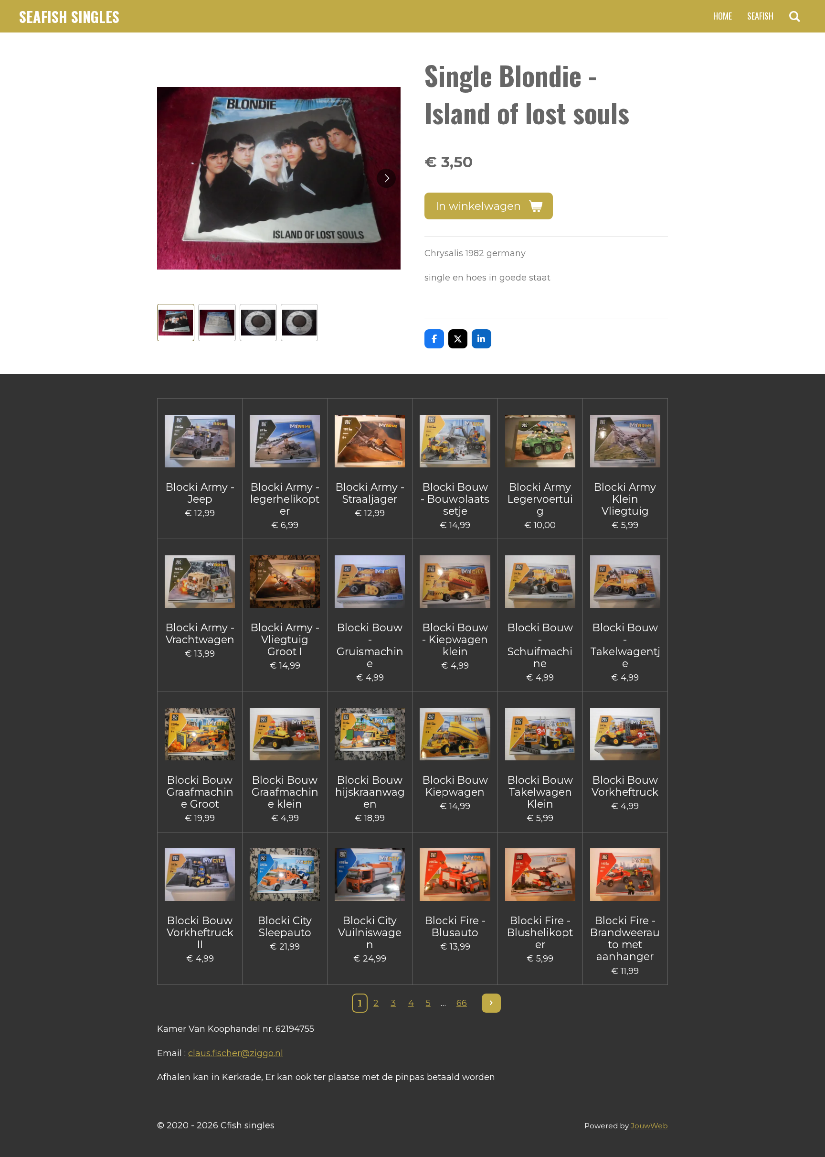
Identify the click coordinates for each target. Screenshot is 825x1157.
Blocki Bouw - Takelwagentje (625, 646)
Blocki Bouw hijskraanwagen (370, 792)
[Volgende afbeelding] (386, 178)
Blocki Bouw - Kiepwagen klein (455, 640)
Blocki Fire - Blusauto (455, 927)
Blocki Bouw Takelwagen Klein (540, 792)
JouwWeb (649, 1125)
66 (461, 1003)
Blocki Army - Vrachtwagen (200, 634)
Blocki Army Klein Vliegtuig (625, 499)
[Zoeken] (794, 16)
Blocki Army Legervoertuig (540, 499)
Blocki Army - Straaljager (370, 493)
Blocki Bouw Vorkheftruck (625, 786)
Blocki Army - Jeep (200, 493)
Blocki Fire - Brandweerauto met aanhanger (625, 939)
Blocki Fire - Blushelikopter (540, 933)
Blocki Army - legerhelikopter (284, 499)
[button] (175, 322)
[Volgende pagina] (491, 1003)
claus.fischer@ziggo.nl (235, 1053)
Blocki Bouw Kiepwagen (455, 786)
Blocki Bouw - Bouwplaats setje (455, 499)
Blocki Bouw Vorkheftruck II (200, 933)
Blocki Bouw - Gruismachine (370, 646)
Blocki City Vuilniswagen (370, 933)
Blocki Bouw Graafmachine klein (285, 792)
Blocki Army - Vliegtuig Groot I (285, 640)
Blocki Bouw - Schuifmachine (540, 646)
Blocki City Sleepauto (285, 927)
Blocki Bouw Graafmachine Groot (200, 792)
